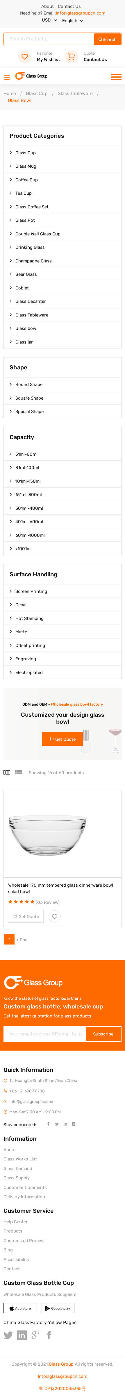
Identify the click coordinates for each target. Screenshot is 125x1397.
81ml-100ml (27, 467)
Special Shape (29, 411)
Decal (20, 604)
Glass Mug (25, 166)
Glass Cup (37, 93)
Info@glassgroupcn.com (62, 1376)
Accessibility (16, 1259)
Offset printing (30, 645)
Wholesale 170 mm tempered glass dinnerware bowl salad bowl (60, 889)
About (47, 6)
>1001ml (23, 548)
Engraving (25, 658)
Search (110, 39)
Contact (11, 1268)
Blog (8, 1250)
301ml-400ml (29, 508)
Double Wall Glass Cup (37, 234)
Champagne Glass (33, 261)
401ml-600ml (29, 521)
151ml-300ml (28, 494)
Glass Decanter (30, 301)
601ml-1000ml (30, 535)
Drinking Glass (30, 247)
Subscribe (103, 1034)
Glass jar (24, 342)
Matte (21, 631)
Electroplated (29, 672)
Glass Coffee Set (32, 207)
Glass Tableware (75, 93)
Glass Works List (20, 1159)
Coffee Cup (26, 180)
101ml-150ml (28, 481)
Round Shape (28, 384)
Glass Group (61, 1364)
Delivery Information (24, 1196)
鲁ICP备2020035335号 (62, 1388)
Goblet (22, 288)
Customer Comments (25, 1187)
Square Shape (29, 398)
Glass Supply (16, 1177)
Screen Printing (31, 591)
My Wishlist (48, 56)
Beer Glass (26, 274)
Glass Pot (25, 220)
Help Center (15, 1221)
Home (9, 93)
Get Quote (65, 739)
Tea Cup (23, 193)
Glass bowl (26, 328)
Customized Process (24, 1240)
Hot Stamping (29, 618)
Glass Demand (17, 1168)
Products (12, 1231)
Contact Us (69, 6)
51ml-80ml (26, 454)
